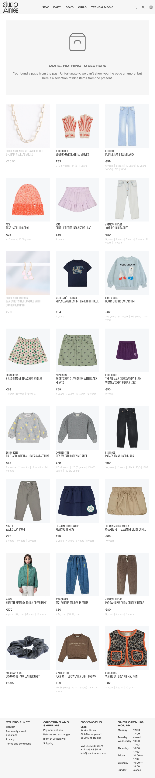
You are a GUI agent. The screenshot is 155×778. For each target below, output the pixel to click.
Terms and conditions (18, 743)
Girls (82, 7)
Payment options (53, 730)
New (45, 7)
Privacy (10, 739)
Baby (57, 7)
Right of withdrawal (54, 739)
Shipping (48, 743)
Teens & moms (102, 7)
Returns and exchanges (57, 734)
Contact (10, 727)
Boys (70, 7)
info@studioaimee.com (94, 753)
